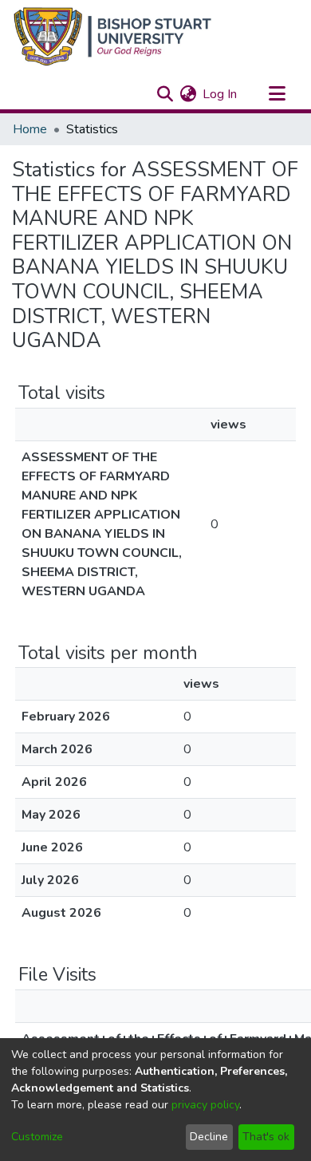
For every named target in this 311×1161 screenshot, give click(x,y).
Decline (209, 1136)
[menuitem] (188, 94)
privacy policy (205, 1104)
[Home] (112, 36)
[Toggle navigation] (276, 94)
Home (30, 129)
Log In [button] (220, 94)
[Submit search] (165, 94)
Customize (37, 1136)
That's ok (265, 1136)
